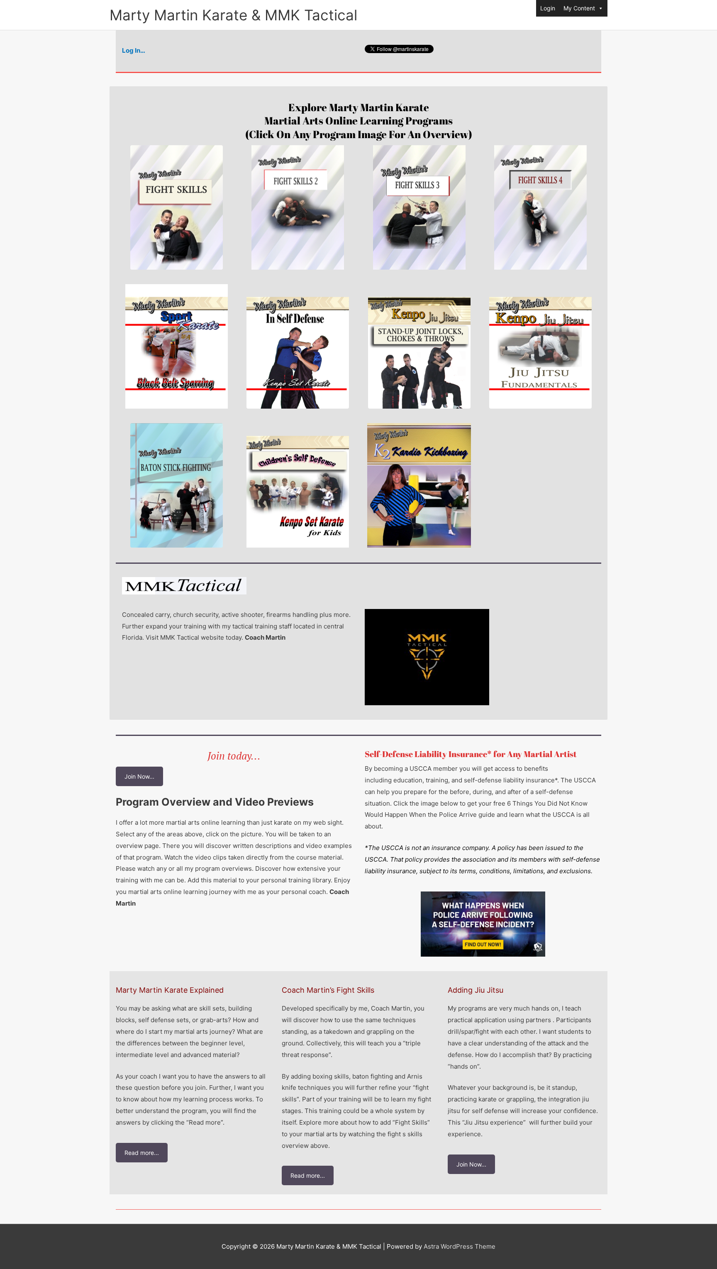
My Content (579, 8)
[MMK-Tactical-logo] (184, 585)
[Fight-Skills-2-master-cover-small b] (297, 207)
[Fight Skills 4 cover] (540, 207)
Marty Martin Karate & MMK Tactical (233, 15)
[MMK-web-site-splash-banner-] (540, 346)
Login (547, 8)
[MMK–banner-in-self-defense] (297, 346)
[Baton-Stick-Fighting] (176, 485)
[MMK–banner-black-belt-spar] (176, 346)
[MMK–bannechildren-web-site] (297, 485)
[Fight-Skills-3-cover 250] (419, 207)
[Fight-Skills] (176, 207)
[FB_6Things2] (483, 924)
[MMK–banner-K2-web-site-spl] (419, 485)
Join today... (234, 755)
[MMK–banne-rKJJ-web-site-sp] (419, 346)
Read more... (141, 1152)
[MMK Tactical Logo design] (427, 657)
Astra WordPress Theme (459, 1246)
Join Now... (139, 776)
